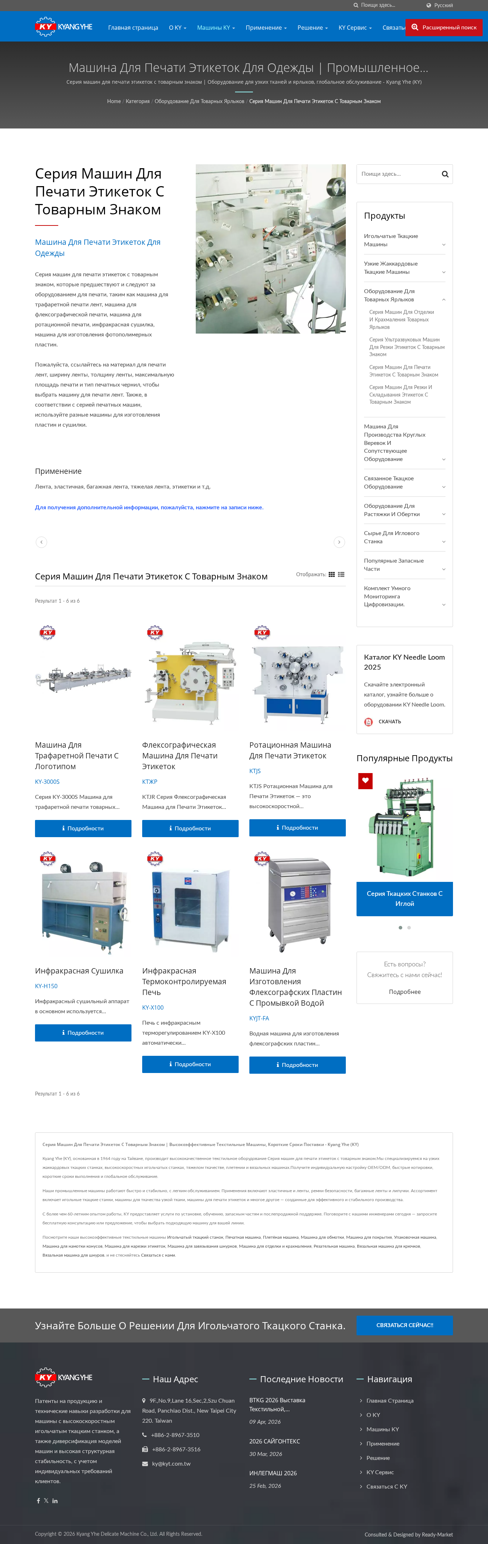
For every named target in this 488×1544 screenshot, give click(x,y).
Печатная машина (243, 1237)
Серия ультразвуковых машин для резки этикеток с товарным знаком (407, 347)
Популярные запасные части (394, 565)
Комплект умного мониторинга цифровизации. (387, 597)
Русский (443, 5)
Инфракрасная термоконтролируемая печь (184, 981)
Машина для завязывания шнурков (202, 1246)
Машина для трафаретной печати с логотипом (77, 755)
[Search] (445, 174)
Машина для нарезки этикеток (135, 1246)
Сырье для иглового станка (391, 537)
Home (114, 101)
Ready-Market (437, 1535)
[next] (339, 542)
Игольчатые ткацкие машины (391, 240)
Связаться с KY (387, 1487)
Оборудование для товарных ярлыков (199, 101)
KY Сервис (353, 27)
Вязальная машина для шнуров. (74, 1255)
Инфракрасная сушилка (79, 971)
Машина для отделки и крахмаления (275, 1246)
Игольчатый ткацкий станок (195, 1237)
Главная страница (133, 27)
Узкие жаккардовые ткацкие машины (391, 268)
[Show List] (341, 574)
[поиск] (355, 5)
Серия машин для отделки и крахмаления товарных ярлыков (401, 320)
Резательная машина (334, 1246)
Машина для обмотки (322, 1237)
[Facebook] (38, 1501)
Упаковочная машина (415, 1237)
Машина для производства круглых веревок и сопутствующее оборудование (394, 443)
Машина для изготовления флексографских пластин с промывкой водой (295, 987)
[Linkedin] (55, 1501)
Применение (264, 27)
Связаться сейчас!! (405, 1325)
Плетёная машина (281, 1237)
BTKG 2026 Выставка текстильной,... (277, 1404)
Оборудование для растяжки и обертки (392, 510)
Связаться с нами (158, 1255)
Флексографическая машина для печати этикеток (180, 755)
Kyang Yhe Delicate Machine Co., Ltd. (117, 1534)
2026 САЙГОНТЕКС (274, 1441)
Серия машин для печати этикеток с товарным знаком (315, 101)
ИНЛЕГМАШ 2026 (273, 1473)
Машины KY (214, 27)
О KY (176, 27)
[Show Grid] (332, 574)
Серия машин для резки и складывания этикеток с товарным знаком (400, 395)
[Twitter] (46, 1501)
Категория (138, 101)
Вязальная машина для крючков (388, 1246)
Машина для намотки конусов (73, 1246)
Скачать (389, 721)
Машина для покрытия (369, 1237)
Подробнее (405, 992)
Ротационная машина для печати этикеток (290, 750)
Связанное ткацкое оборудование (389, 483)
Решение (311, 27)
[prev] (41, 542)
